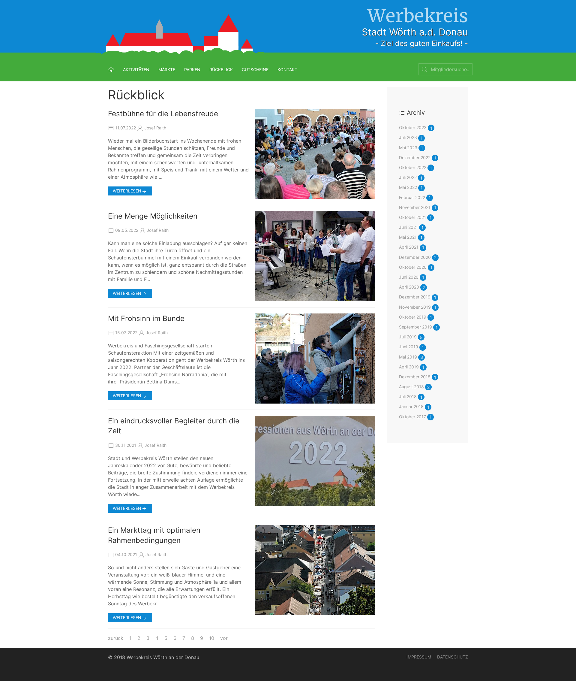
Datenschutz (452, 656)
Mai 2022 (411, 187)
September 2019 (418, 327)
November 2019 (417, 307)
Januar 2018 (414, 407)
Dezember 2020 (417, 257)
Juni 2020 (411, 277)
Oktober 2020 (415, 267)
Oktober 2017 (415, 417)
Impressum (418, 656)
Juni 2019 (411, 347)
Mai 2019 (411, 357)
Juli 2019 (411, 337)
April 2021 (411, 247)
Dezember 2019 (417, 297)
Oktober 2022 (415, 168)
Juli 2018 (410, 397)
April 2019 (411, 367)
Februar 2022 (415, 198)
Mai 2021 (410, 237)
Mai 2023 (411, 148)
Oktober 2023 (415, 128)
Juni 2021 (411, 227)
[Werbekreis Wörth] (111, 69)
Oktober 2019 (415, 317)
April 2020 (412, 287)
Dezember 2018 (417, 377)
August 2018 (414, 387)
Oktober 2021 (415, 217)
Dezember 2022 (417, 158)
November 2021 (417, 207)
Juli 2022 (410, 177)
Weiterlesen (127, 190)
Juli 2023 (411, 138)
